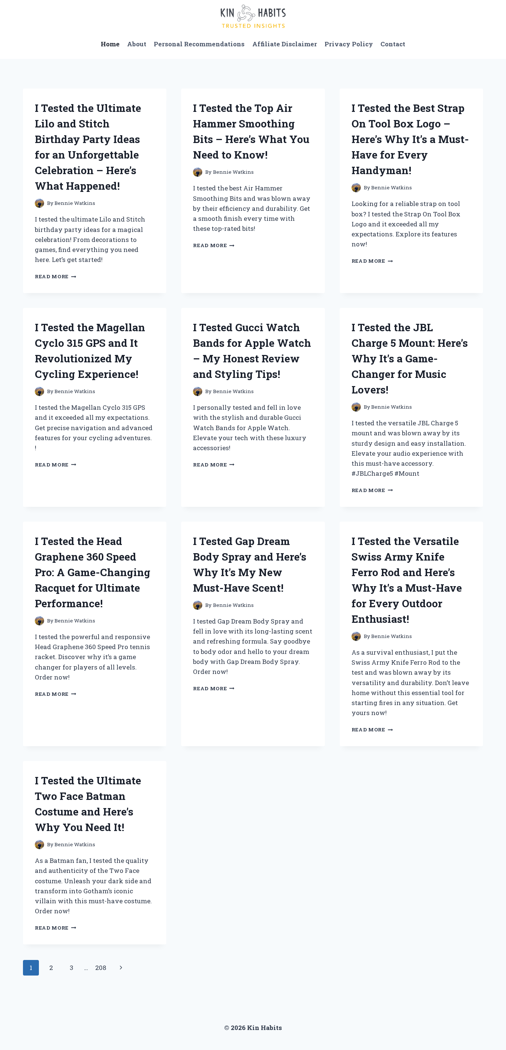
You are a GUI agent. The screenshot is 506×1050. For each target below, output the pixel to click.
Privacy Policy (348, 44)
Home (110, 44)
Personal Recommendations (199, 44)
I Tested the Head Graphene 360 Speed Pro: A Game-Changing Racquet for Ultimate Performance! (92, 572)
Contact (392, 44)
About (136, 44)
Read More (55, 276)
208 (100, 967)
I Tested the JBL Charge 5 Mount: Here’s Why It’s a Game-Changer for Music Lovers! (410, 358)
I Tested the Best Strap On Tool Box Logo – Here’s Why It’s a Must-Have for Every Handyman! (410, 139)
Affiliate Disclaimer (284, 44)
